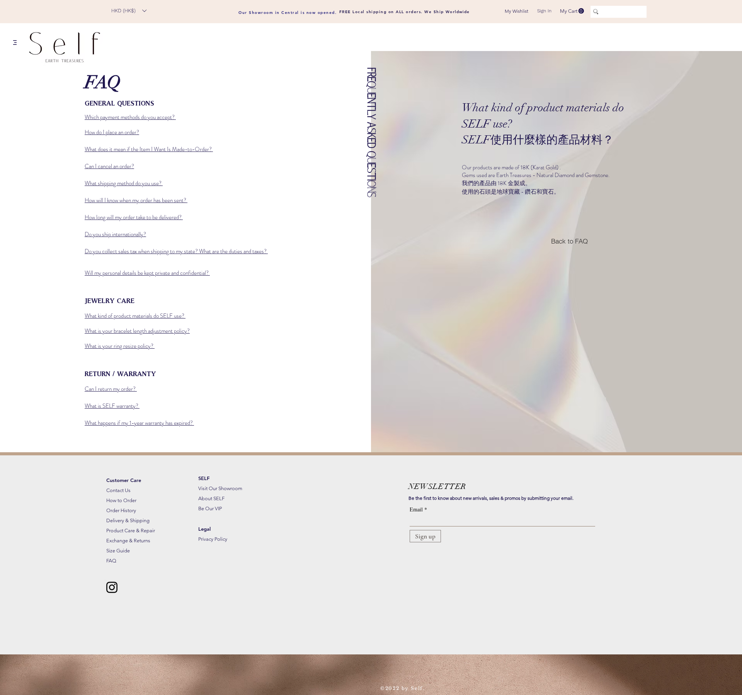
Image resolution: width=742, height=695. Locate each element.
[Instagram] (111, 587)
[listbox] (128, 10)
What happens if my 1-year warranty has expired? (139, 423)
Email (416, 509)
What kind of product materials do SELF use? (135, 316)
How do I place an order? (112, 132)
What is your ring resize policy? (120, 346)
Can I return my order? (111, 389)
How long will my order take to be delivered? (134, 217)
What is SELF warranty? (112, 406)
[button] (128, 10)
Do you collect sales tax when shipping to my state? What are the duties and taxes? (176, 251)
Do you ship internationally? (115, 234)
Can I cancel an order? (109, 166)
